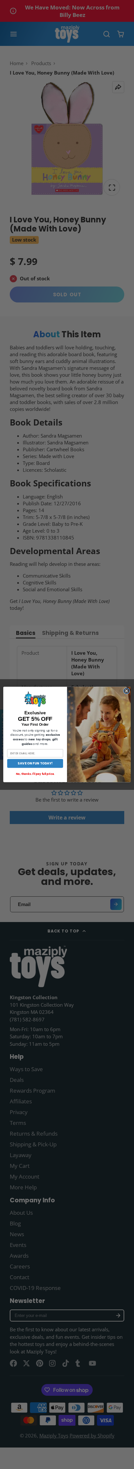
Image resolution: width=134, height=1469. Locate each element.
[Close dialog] (126, 691)
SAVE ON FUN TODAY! (35, 763)
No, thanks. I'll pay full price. (35, 774)
